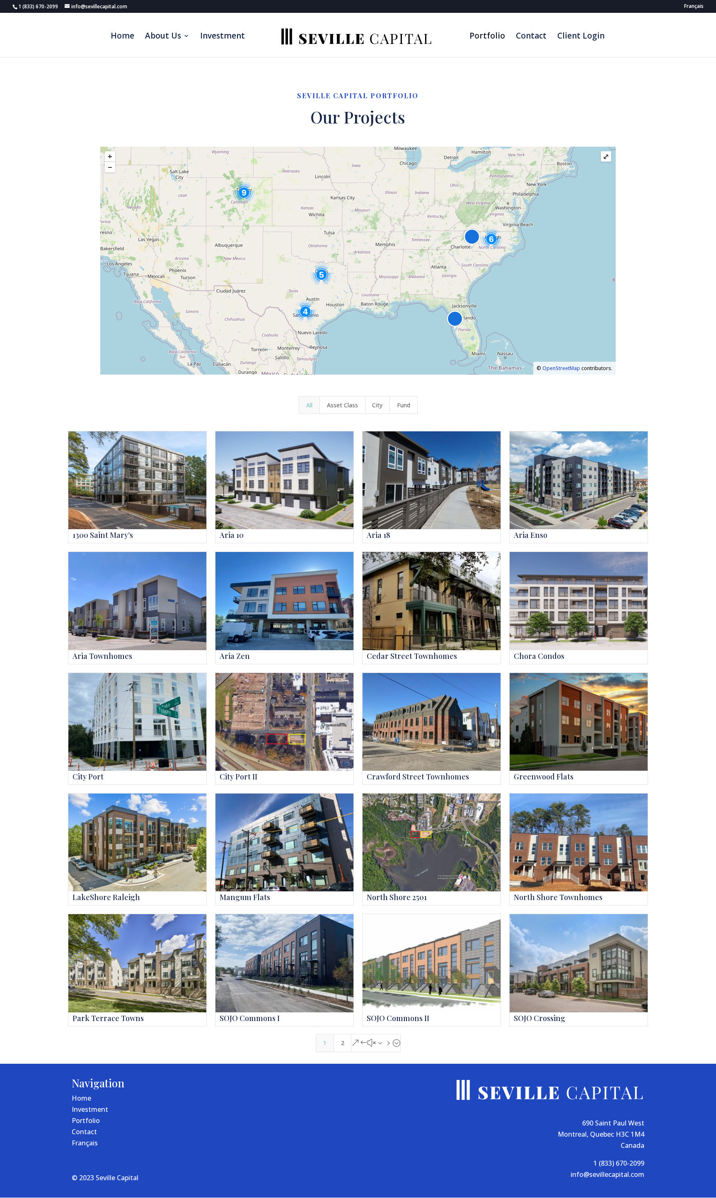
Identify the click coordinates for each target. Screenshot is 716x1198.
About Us (163, 37)
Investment (222, 37)
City (377, 405)
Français (85, 1142)
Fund (403, 405)
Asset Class (342, 405)
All (309, 405)
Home (122, 37)
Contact (531, 37)
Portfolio (487, 37)
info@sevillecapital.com (607, 1174)
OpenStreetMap (561, 368)
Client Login (581, 37)
